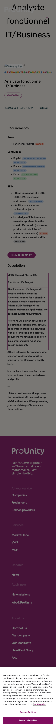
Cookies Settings (28, 712)
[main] (28, 696)
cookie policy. (40, 704)
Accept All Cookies (28, 720)
